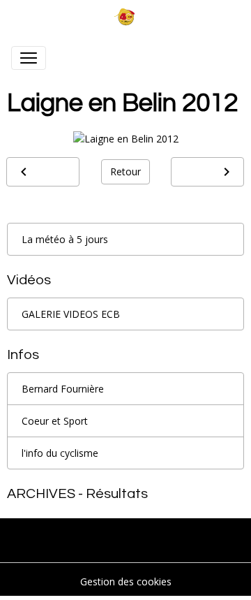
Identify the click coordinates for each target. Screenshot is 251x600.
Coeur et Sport (55, 420)
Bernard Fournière (63, 388)
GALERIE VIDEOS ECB (71, 314)
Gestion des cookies (126, 581)
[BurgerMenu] (28, 58)
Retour (125, 171)
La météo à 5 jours (65, 239)
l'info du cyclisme (60, 453)
